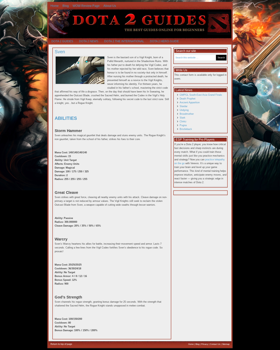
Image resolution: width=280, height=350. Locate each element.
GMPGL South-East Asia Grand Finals (201, 94)
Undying (184, 110)
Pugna (183, 125)
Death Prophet (187, 98)
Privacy (204, 344)
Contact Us (215, 344)
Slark (182, 117)
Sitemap (226, 344)
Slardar (183, 106)
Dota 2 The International (124, 41)
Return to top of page (61, 344)
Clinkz (183, 121)
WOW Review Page (86, 5)
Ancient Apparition (190, 102)
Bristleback (186, 129)
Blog (65, 5)
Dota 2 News (88, 41)
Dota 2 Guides (62, 41)
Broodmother (187, 113)
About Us (109, 5)
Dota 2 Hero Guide (164, 41)
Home (54, 5)
